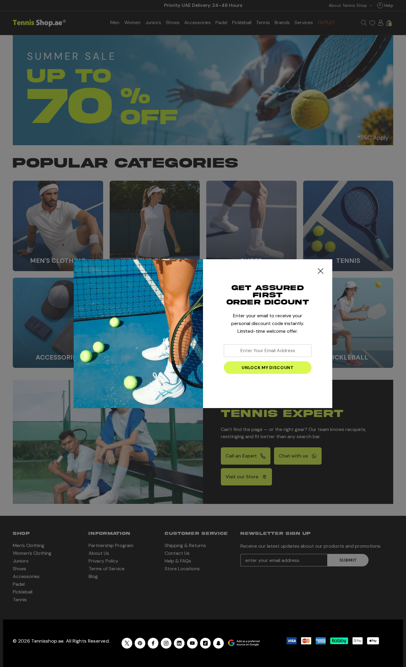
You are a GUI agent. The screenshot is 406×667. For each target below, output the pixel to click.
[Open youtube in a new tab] (192, 643)
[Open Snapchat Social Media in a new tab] (218, 643)
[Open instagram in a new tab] (166, 643)
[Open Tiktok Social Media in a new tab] (205, 643)
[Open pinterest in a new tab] (140, 643)
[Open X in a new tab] (127, 643)
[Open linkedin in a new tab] (179, 643)
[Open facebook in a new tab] (153, 643)
